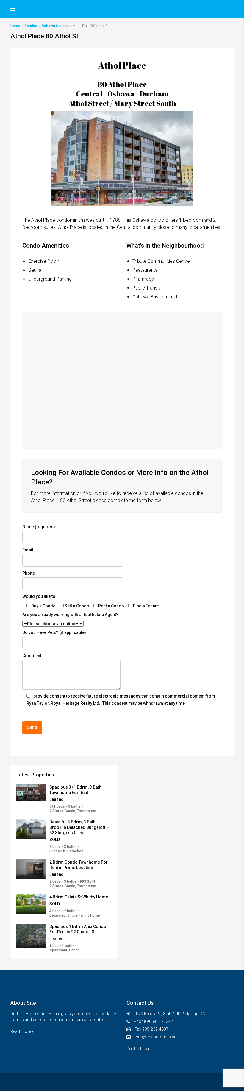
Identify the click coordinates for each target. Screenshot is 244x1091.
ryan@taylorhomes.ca (155, 1036)
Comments (33, 655)
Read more (21, 1031)
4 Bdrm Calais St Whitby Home (78, 897)
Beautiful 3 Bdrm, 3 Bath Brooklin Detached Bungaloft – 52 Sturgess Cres (79, 827)
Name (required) (38, 526)
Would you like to (38, 596)
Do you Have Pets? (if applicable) (54, 632)
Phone (28, 573)
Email (27, 550)
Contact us (137, 1048)
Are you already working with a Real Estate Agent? (70, 614)
